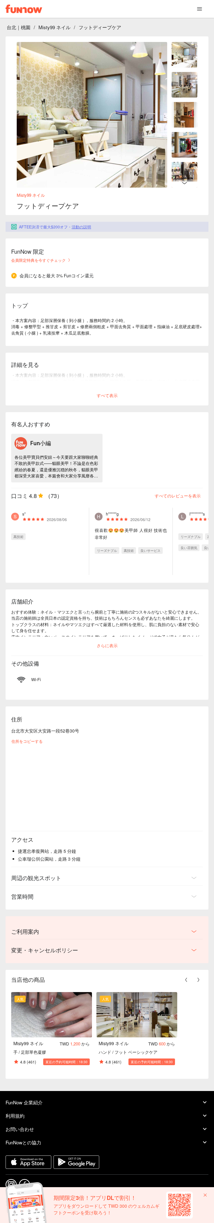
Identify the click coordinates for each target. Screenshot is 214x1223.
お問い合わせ (20, 1128)
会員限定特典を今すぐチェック (38, 260)
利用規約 (15, 1115)
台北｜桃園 (18, 27)
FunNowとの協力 (23, 1142)
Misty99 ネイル (54, 27)
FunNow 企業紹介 (24, 1102)
